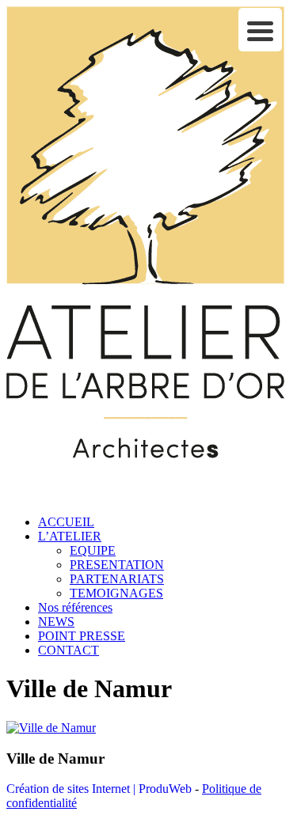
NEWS (56, 621)
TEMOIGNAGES (116, 593)
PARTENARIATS (117, 579)
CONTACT (68, 650)
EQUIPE (93, 550)
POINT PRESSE (81, 636)
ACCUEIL (66, 522)
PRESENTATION (117, 564)
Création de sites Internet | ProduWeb (99, 788)
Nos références (75, 607)
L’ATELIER (69, 536)
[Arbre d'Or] (145, 495)
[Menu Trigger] (260, 29)
